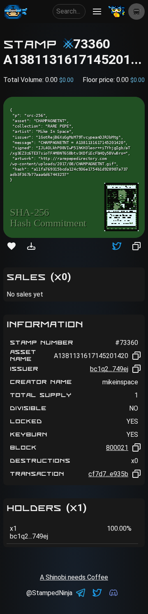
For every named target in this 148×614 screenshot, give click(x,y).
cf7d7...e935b (108, 474)
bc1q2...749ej (109, 369)
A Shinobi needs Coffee (74, 577)
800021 (117, 448)
